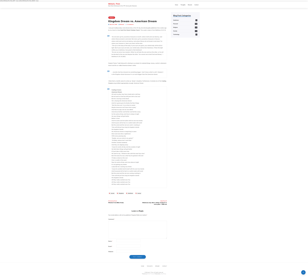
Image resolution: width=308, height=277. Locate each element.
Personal (175, 23)
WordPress (163, 273)
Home (176, 4)
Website (110, 251)
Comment (111, 219)
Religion (112, 17)
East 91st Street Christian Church (130, 30)
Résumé (190, 4)
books (112, 193)
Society (175, 31)
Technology (176, 34)
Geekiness (176, 20)
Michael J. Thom (114, 4)
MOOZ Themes (150, 273)
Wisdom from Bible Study (116, 201)
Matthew (130, 193)
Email (110, 246)
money (139, 193)
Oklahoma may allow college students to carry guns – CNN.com (154, 202)
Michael (122, 24)
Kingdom (121, 193)
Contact (196, 4)
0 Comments (130, 24)
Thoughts (182, 4)
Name (110, 241)
